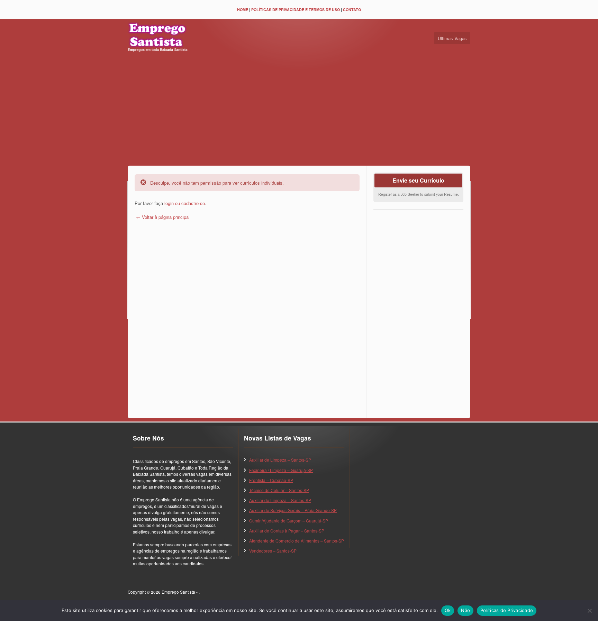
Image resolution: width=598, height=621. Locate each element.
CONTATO (352, 9)
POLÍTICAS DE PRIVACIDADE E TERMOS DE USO (295, 9)
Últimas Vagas (452, 38)
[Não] (589, 610)
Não (465, 610)
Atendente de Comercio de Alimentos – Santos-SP (296, 541)
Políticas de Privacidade (506, 610)
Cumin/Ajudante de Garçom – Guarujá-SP (288, 520)
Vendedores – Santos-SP (273, 551)
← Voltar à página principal (162, 217)
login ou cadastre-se (184, 203)
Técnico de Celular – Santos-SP (279, 490)
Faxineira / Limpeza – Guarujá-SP (281, 470)
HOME (242, 9)
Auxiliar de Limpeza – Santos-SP (280, 460)
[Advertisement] (299, 110)
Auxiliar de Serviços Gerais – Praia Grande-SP (293, 510)
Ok (448, 610)
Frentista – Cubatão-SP (271, 480)
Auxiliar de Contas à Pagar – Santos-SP (286, 531)
